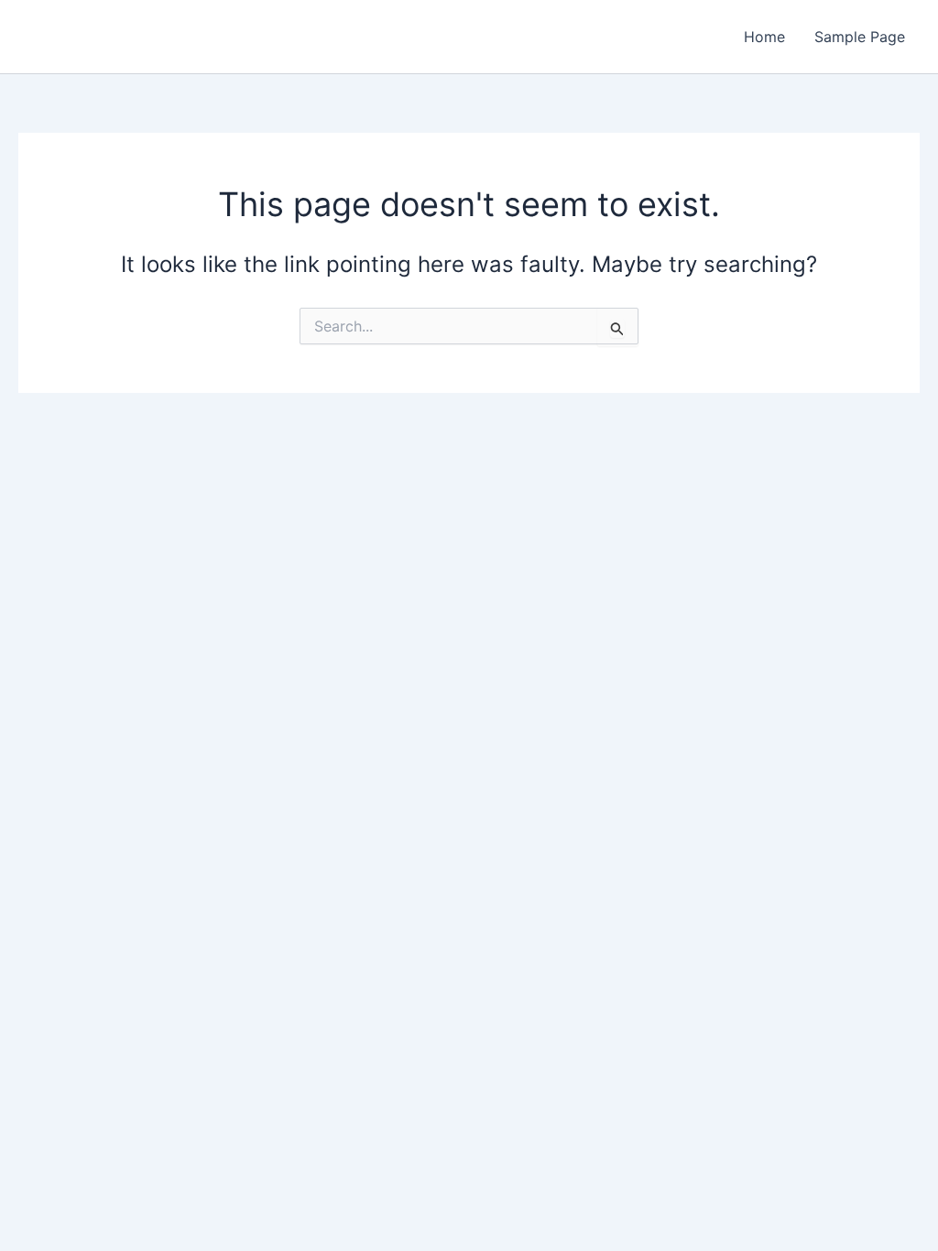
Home (764, 36)
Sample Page (859, 36)
